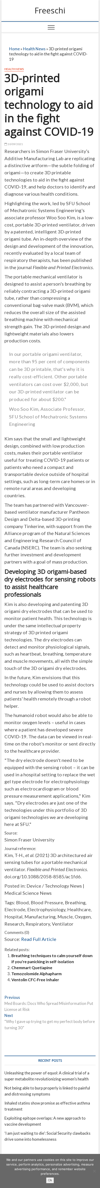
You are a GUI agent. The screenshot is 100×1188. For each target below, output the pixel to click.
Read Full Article (38, 939)
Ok (50, 1180)
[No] (94, 1171)
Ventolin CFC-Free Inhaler (35, 979)
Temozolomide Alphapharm (36, 973)
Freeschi (50, 11)
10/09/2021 (15, 144)
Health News (34, 48)
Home (14, 48)
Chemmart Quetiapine (31, 967)
